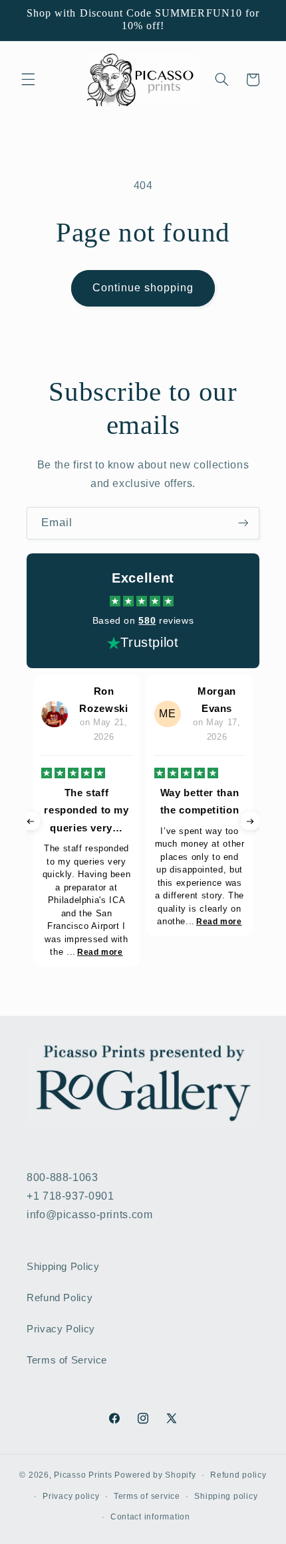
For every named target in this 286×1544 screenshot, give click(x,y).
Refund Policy (59, 1298)
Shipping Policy (63, 1266)
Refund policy (238, 1475)
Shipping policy (225, 1496)
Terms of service (147, 1496)
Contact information (150, 1517)
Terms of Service (67, 1360)
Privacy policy (71, 1496)
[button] (28, 79)
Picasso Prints (83, 1475)
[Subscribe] (243, 523)
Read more (100, 952)
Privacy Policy (61, 1329)
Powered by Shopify (155, 1475)
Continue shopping (143, 287)
